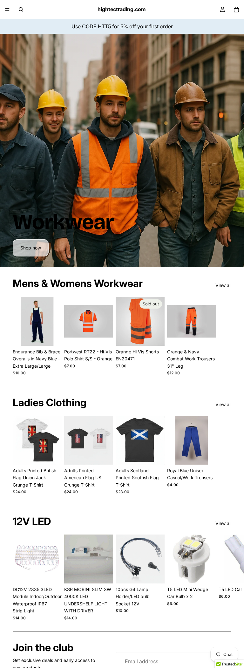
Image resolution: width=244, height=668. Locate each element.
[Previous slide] (32, 440)
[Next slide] (224, 336)
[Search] (21, 10)
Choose (57, 335)
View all (223, 285)
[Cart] (236, 10)
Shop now (30, 247)
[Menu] (7, 9)
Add (211, 573)
